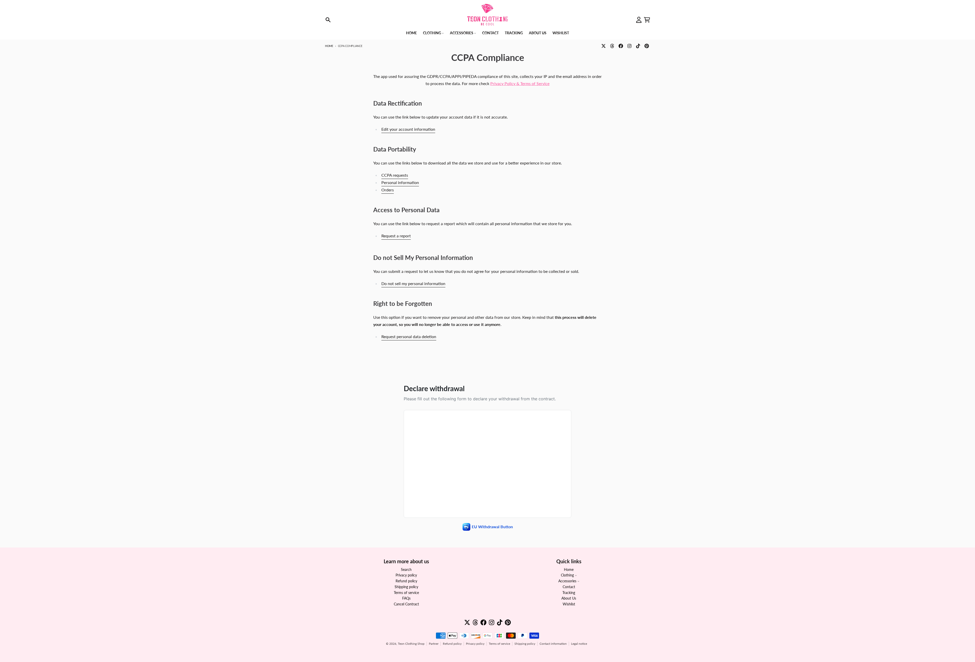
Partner (433, 644)
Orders (387, 189)
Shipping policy (524, 644)
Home (329, 45)
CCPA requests (394, 175)
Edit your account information (408, 129)
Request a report (396, 235)
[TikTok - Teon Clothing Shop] (638, 46)
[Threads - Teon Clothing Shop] (612, 46)
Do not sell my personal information (413, 283)
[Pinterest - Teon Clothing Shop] (646, 46)
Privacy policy (475, 644)
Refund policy (452, 644)
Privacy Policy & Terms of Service (519, 83)
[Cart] (647, 20)
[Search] (328, 20)
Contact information (553, 644)
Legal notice (579, 644)
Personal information (400, 182)
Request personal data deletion (408, 336)
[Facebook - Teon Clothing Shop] (621, 46)
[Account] (639, 20)
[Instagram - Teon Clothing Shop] (629, 46)
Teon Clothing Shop (411, 644)
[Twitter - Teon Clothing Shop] (603, 46)
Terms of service (499, 644)
